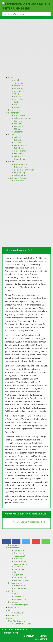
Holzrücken (19, 180)
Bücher (17, 593)
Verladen (18, 123)
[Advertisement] (26, 48)
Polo (16, 572)
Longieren (18, 121)
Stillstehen (18, 131)
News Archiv (19, 612)
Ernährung (18, 88)
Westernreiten (20, 564)
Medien (11, 591)
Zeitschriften (19, 596)
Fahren (11, 161)
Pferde (11, 77)
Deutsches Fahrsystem (24, 169)
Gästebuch (13, 615)
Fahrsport (18, 558)
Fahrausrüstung (21, 167)
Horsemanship (20, 115)
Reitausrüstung (15, 583)
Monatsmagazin (21, 604)
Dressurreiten (20, 553)
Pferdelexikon (14, 110)
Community (13, 607)
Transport (18, 99)
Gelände (17, 142)
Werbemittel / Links (22, 623)
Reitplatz (18, 140)
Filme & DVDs (20, 599)
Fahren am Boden (22, 118)
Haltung (17, 96)
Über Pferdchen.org (16, 621)
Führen (17, 129)
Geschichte (19, 80)
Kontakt (11, 618)
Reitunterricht (20, 145)
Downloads (13, 602)
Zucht (16, 102)
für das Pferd (19, 585)
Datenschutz (41, 638)
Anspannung (19, 172)
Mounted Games (21, 577)
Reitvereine (19, 153)
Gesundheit (19, 91)
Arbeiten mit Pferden (17, 178)
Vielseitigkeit (19, 556)
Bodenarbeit (13, 112)
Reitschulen (19, 148)
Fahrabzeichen (20, 175)
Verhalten (18, 85)
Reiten (11, 134)
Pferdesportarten (21, 580)
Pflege (17, 93)
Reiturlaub (18, 156)
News (10, 610)
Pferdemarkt (13, 545)
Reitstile (17, 137)
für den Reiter (20, 588)
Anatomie (18, 83)
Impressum (28, 635)
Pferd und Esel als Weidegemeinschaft (28, 521)
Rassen (17, 107)
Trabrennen (19, 569)
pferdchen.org (11, 632)
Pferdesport (13, 547)
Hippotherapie (20, 159)
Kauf (16, 104)
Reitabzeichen (20, 150)
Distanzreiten (20, 561)
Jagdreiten (18, 574)
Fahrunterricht (20, 164)
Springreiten (19, 550)
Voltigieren (19, 566)
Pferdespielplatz (21, 126)
